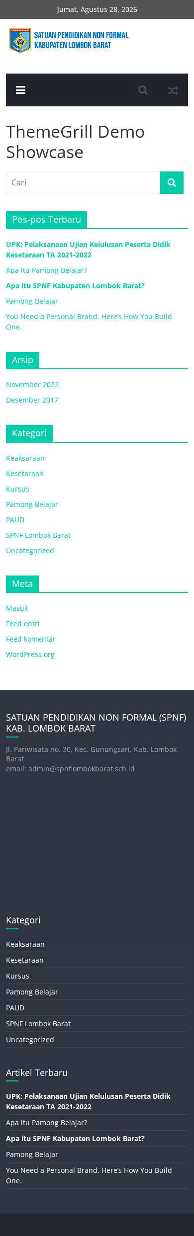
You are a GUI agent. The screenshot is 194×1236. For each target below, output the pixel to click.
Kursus (17, 489)
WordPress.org (30, 654)
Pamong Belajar (32, 301)
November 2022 (32, 384)
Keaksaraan (25, 458)
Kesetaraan (25, 473)
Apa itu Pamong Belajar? (46, 270)
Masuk (17, 608)
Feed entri (23, 623)
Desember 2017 (32, 400)
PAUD (15, 519)
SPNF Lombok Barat (38, 535)
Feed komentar (31, 639)
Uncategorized (30, 550)
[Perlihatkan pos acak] (173, 90)
